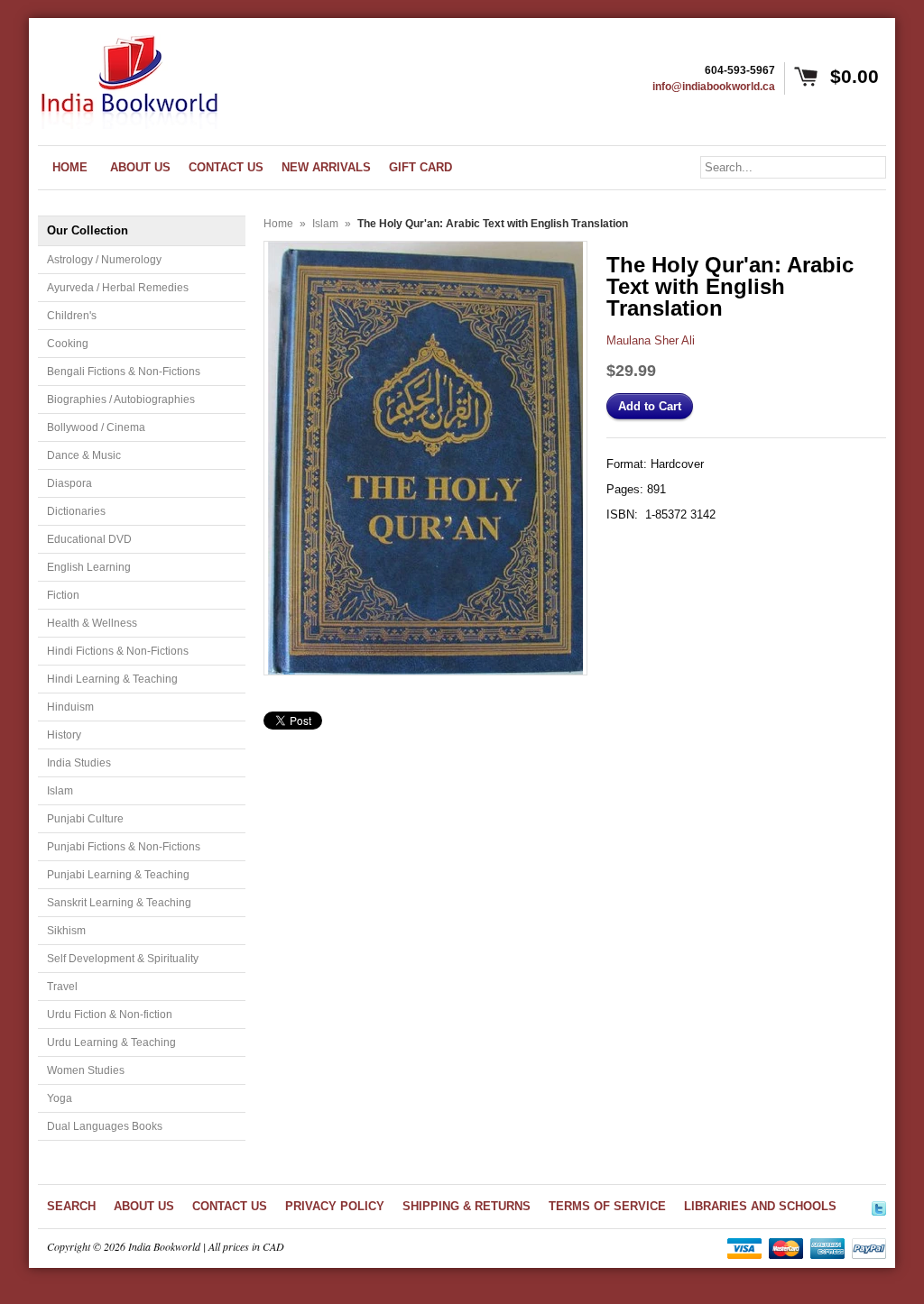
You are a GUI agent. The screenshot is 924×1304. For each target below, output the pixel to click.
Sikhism (66, 930)
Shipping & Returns (466, 1206)
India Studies (79, 763)
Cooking (67, 343)
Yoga (59, 1098)
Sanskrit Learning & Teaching (119, 902)
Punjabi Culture (85, 819)
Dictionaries (76, 511)
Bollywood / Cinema (96, 427)
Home (278, 223)
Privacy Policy (334, 1206)
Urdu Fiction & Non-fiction (109, 1014)
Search (71, 1206)
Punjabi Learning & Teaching (118, 874)
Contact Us (229, 1206)
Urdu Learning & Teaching (111, 1042)
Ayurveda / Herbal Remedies (118, 287)
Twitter (879, 1205)
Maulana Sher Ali (650, 340)
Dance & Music (84, 455)
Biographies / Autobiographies (121, 399)
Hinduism (70, 707)
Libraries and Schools (760, 1206)
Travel (62, 986)
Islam (60, 791)
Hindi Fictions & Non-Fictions (118, 651)
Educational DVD (89, 539)
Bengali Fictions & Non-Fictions (123, 371)
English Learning (89, 567)
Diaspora (69, 483)
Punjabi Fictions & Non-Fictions (123, 846)
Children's (72, 315)
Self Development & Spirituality (123, 958)
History (64, 735)
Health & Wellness (92, 623)
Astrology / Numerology (104, 259)
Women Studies (86, 1070)
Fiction (63, 595)
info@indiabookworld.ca (713, 86)
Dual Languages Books (104, 1126)
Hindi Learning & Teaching (112, 679)
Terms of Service (607, 1206)
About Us (144, 1206)
